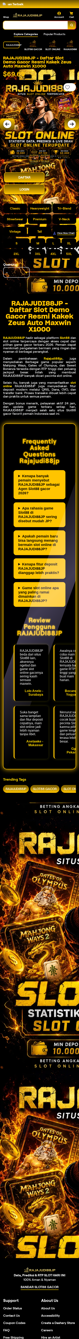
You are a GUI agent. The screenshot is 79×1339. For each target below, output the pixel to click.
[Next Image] (71, 124)
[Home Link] (27, 15)
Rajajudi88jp (53, 358)
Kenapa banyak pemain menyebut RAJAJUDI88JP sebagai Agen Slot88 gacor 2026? (39, 484)
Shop (6, 17)
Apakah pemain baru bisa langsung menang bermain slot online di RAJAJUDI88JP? (38, 542)
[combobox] (35, 25)
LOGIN (24, 189)
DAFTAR (24, 177)
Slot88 (65, 338)
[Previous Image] (7, 124)
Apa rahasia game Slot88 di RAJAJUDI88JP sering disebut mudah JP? (37, 514)
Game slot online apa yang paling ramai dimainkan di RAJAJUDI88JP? (38, 594)
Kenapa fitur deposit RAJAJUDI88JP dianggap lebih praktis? (38, 568)
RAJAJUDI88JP (14, 338)
